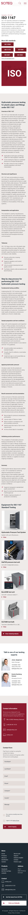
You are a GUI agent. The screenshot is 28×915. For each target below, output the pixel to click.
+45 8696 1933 (16, 665)
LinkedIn (3, 873)
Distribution (4, 860)
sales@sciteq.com (17, 668)
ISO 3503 (20, 55)
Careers (3, 862)
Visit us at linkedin (14, 903)
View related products (12, 634)
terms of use (16, 820)
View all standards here (7, 58)
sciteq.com (9, 735)
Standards (3, 15)
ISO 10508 (7, 44)
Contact (16, 860)
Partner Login (17, 862)
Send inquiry (12, 826)
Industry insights (18, 858)
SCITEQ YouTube (6, 871)
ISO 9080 (20, 49)
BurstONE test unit (8, 592)
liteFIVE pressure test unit (10, 562)
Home (3, 853)
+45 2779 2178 (16, 667)
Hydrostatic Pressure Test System (13, 532)
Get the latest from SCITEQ (14, 897)
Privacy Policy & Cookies (14, 913)
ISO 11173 (7, 49)
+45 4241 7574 (16, 683)
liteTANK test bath (7, 622)
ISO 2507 (7, 55)
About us (4, 858)
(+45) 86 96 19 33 (11, 724)
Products (4, 855)
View (4, 537)
